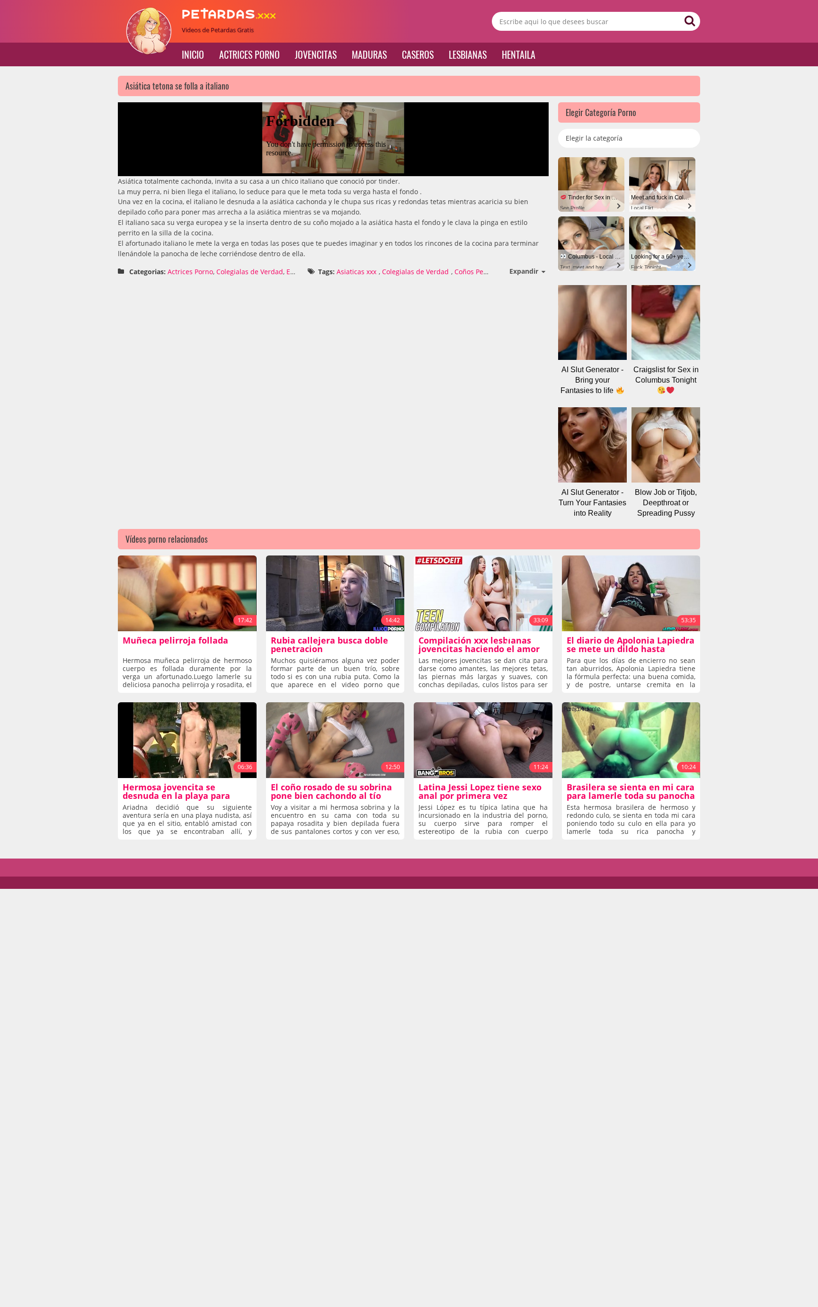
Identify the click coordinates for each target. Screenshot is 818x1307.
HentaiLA (518, 54)
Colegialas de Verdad (249, 271)
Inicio (193, 54)
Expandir (523, 271)
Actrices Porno (249, 54)
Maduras (369, 54)
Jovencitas (316, 54)
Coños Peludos (477, 271)
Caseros (418, 54)
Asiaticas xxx (356, 271)
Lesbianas (468, 54)
